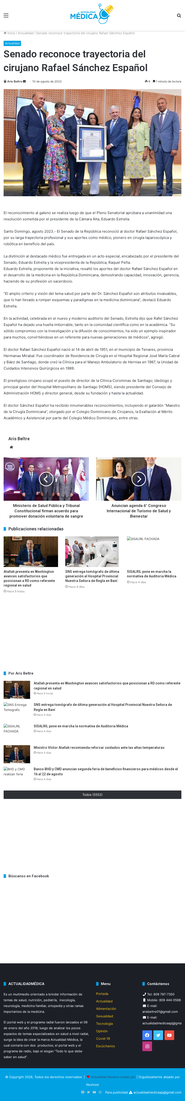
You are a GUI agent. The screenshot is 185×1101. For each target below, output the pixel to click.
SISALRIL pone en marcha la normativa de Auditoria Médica (81, 726)
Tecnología (104, 1024)
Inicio (11, 33)
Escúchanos (105, 1046)
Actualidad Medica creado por (114, 1077)
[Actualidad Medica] (92, 15)
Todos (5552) (92, 795)
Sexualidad (104, 1016)
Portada (102, 994)
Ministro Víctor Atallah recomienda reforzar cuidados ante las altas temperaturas (99, 748)
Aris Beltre (14, 81)
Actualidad (25, 33)
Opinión (102, 1031)
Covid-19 (103, 1038)
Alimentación (106, 1009)
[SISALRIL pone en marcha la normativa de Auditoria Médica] (154, 551)
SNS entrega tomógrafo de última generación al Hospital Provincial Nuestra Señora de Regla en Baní (92, 576)
